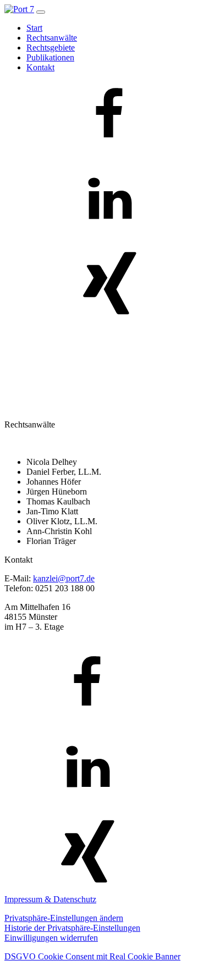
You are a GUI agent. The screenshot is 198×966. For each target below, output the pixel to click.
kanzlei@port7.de (64, 578)
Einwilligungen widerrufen (51, 937)
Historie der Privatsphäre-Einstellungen (72, 927)
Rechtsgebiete (50, 47)
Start (34, 27)
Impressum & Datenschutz (50, 899)
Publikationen (50, 57)
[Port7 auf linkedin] (108, 236)
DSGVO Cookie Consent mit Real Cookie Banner (92, 956)
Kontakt (40, 67)
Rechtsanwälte (51, 37)
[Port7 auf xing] (108, 321)
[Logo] (19, 9)
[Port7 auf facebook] (108, 152)
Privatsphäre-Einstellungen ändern (63, 918)
